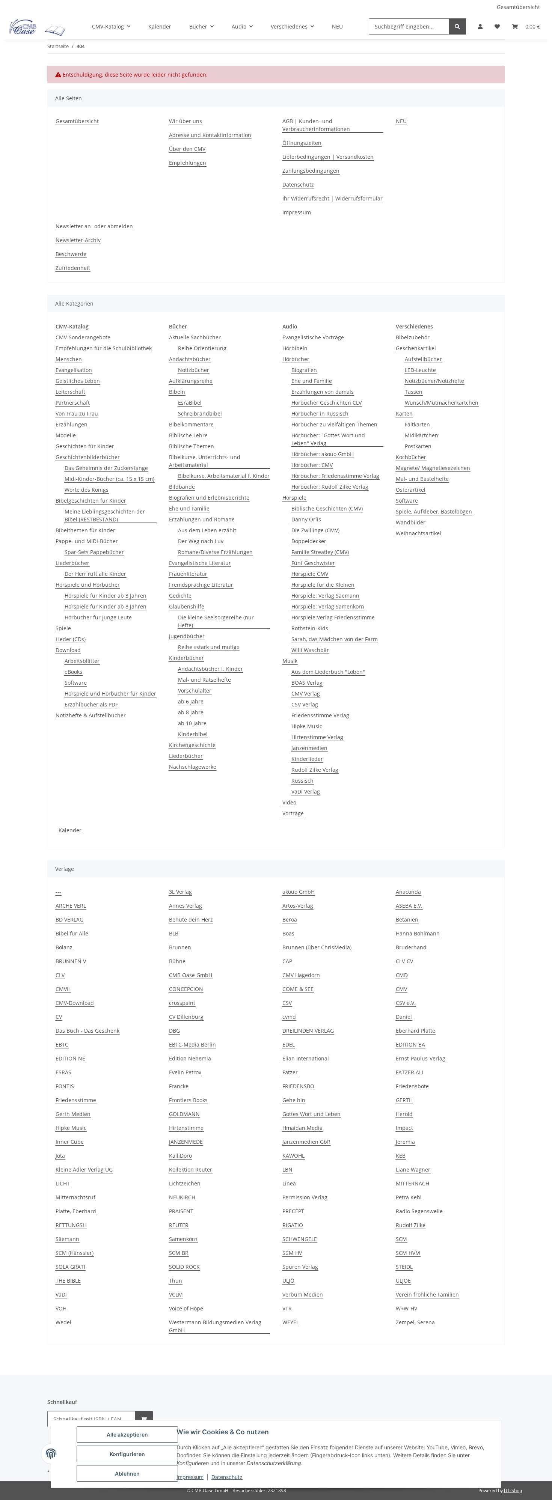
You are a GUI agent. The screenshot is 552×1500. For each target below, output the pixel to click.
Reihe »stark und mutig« (208, 647)
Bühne (177, 961)
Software (76, 682)
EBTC (62, 1044)
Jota (60, 1155)
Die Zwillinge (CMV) (315, 530)
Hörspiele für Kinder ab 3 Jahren (105, 595)
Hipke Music (306, 726)
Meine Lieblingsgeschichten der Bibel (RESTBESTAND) (105, 515)
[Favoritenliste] (497, 26)
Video (289, 802)
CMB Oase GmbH (190, 975)
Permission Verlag (304, 1197)
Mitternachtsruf (75, 1197)
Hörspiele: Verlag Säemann (325, 595)
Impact (404, 1127)
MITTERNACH (412, 1183)
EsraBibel (190, 402)
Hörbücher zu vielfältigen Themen (334, 424)
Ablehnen (127, 1473)
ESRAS (63, 1072)
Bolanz (64, 947)
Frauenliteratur (188, 573)
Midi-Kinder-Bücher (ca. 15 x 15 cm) (109, 478)
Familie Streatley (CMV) (320, 552)
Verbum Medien (302, 1294)
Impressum (190, 1477)
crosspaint (182, 1002)
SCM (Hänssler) (75, 1252)
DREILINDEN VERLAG (308, 1030)
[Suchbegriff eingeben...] (457, 26)
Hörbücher (295, 359)
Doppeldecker (308, 541)
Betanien (407, 919)
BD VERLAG (69, 919)
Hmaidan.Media (302, 1127)
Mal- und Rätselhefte (204, 679)
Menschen (69, 359)
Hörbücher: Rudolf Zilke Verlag (329, 486)
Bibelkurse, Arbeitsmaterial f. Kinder (224, 475)
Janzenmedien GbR (306, 1141)
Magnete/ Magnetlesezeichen (433, 467)
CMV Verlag (305, 693)
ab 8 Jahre (191, 712)
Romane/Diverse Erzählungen (215, 552)
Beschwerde (71, 254)
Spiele (63, 628)
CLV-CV (404, 961)
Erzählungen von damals (322, 391)
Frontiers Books (188, 1100)
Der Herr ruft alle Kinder (95, 573)
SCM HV (292, 1252)
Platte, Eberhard (76, 1211)
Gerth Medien (73, 1113)
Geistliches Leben (78, 380)
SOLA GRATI (70, 1266)
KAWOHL (293, 1155)
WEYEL (290, 1322)
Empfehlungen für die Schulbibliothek (104, 348)
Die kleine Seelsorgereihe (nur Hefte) (216, 621)
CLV (60, 975)
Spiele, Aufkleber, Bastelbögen (434, 511)
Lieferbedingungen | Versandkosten (328, 156)
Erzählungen (71, 424)
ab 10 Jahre (192, 723)
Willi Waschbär (310, 650)
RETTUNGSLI (71, 1225)
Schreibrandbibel (200, 413)
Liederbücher (72, 562)
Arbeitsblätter (82, 660)
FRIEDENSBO (298, 1086)
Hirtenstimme (186, 1127)
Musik (289, 660)
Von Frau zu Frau (77, 413)
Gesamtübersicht (518, 7)
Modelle (66, 435)
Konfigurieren (127, 1454)
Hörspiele (294, 497)
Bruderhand (411, 947)
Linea (289, 1183)
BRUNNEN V (71, 961)
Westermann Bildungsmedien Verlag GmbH (215, 1326)
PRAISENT (181, 1211)
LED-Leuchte (420, 369)
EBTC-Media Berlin (192, 1044)
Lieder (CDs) (71, 639)
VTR (287, 1308)
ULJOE (403, 1280)
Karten (404, 413)
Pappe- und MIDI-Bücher (87, 541)
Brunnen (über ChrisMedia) (316, 947)
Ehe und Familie (189, 508)
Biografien (304, 369)
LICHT (63, 1183)
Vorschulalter (194, 690)
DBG (174, 1030)
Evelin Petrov (185, 1072)
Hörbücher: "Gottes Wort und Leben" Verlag (328, 439)
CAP (287, 961)
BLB (173, 933)
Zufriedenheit (73, 267)
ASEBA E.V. (409, 905)
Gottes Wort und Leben (311, 1113)
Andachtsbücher (190, 359)
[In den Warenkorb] (144, 1419)
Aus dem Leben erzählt (207, 530)
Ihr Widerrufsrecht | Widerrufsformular (332, 198)
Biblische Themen (191, 446)
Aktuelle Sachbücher (195, 337)
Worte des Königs (87, 489)
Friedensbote (412, 1086)
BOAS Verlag (307, 682)
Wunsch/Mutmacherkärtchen (441, 402)
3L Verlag (180, 891)
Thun (175, 1280)
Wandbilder (410, 522)
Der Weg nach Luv (200, 541)
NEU (337, 26)
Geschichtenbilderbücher (88, 457)
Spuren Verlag (300, 1266)
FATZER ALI (409, 1072)
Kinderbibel (193, 734)
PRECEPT (293, 1211)
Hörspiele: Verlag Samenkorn (327, 606)
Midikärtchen (421, 435)
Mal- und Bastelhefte (422, 478)
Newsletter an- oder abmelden (94, 226)
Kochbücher (411, 457)
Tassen (413, 391)
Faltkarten (417, 424)
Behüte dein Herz (191, 919)
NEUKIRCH (182, 1197)
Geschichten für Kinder (85, 446)
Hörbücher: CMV (312, 464)
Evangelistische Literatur (200, 562)
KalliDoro (180, 1155)
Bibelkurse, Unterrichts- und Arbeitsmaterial (204, 460)
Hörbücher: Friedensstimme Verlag (335, 475)
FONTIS (65, 1086)
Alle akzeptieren (127, 1434)
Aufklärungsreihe (191, 380)
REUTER (179, 1225)
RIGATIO (292, 1225)
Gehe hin (293, 1100)
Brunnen (180, 947)
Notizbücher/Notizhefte (434, 380)
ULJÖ (288, 1280)
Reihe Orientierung (202, 348)
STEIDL (404, 1266)
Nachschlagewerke (192, 766)
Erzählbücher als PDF (91, 704)
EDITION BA (410, 1044)
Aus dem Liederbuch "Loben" (328, 671)
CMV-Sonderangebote (83, 337)
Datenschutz (227, 1477)
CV (59, 1016)
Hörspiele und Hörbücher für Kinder (110, 693)
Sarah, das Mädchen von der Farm (334, 639)
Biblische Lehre (188, 435)
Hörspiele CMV (309, 573)
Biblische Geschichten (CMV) (327, 508)
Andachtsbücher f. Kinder (210, 668)
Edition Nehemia (190, 1058)
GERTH (404, 1100)
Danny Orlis (306, 519)
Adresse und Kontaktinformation (210, 135)
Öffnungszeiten (301, 142)
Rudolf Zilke (410, 1225)
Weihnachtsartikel (418, 533)
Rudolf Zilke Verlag (314, 769)
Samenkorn (183, 1238)
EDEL (288, 1044)
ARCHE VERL (71, 905)
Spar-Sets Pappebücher (94, 552)
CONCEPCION (186, 988)
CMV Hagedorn (301, 975)
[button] (480, 26)
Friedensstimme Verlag (320, 715)
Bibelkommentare (191, 424)
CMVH (63, 988)
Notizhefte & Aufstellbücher (91, 715)
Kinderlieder (307, 758)
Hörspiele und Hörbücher (88, 584)
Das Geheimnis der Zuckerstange (106, 467)
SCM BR (179, 1252)
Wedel (63, 1322)
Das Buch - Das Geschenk (87, 1030)
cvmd (289, 1016)
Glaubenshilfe (186, 606)
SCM (401, 1238)
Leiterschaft (70, 391)
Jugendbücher (187, 636)
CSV (287, 1002)
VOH (61, 1308)
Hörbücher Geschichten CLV (326, 402)
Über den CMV (187, 148)
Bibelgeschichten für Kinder (91, 500)
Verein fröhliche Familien (427, 1294)
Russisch (302, 780)
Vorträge (293, 813)
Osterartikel (410, 489)
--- (58, 891)
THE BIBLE (68, 1280)
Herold (404, 1113)
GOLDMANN (184, 1113)
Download (68, 650)
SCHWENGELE (299, 1238)
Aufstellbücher (423, 359)
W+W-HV (406, 1308)
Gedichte (180, 595)
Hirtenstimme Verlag (317, 737)
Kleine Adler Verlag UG (84, 1169)
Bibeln (177, 391)
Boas (288, 933)
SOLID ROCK (184, 1266)
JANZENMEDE (186, 1141)
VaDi (61, 1294)
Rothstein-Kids (309, 628)
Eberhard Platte (415, 1030)
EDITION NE (70, 1058)
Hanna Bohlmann (418, 933)
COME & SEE (298, 988)
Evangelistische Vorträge (313, 337)
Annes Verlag (185, 905)
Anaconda (408, 891)
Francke (179, 1086)
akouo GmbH (298, 891)
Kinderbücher (186, 657)
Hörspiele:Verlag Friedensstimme (333, 617)
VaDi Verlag (305, 791)
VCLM (176, 1294)
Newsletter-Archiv (78, 240)
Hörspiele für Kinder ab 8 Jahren (105, 606)
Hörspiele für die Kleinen (322, 584)
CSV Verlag (304, 704)
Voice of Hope (186, 1308)
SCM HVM (408, 1252)
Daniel (404, 1016)
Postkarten (418, 446)
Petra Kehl (409, 1197)
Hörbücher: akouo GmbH (322, 454)
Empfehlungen (187, 162)
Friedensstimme (76, 1100)
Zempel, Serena (415, 1322)
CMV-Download (75, 1002)
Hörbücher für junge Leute (98, 617)
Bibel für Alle (72, 933)
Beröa (289, 919)
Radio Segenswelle (419, 1211)
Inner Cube (70, 1141)
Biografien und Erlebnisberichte (209, 497)
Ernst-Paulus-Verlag (420, 1058)
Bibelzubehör (413, 337)
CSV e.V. (406, 1002)
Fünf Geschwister (313, 562)
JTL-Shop (513, 1490)
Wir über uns (185, 121)
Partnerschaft (73, 402)
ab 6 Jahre (191, 701)
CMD (402, 975)
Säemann (67, 1238)
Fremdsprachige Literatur (201, 584)
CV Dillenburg (186, 1016)
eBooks (73, 671)
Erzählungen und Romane (202, 519)
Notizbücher (193, 369)
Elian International (305, 1058)
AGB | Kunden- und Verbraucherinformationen (316, 125)
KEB (401, 1155)
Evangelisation (74, 369)
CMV (401, 988)
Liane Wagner (413, 1169)
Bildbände (182, 486)
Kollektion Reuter (190, 1169)
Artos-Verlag (297, 905)
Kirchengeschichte (192, 744)
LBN (287, 1169)
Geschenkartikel (416, 348)
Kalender (70, 830)
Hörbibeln (295, 348)
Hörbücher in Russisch (319, 413)
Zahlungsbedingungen (310, 170)
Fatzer (290, 1072)
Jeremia (405, 1141)
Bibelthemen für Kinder (85, 530)
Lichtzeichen (185, 1183)
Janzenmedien (309, 748)
